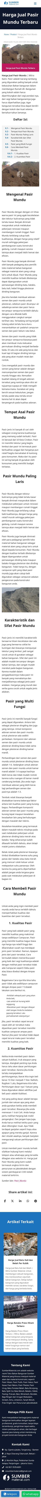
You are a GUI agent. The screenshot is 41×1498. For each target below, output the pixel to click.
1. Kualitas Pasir (21, 153)
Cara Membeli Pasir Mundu (19, 149)
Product (13, 34)
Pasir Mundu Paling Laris (22, 134)
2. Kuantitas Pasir (22, 156)
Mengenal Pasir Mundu (21, 128)
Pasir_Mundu (20, 1180)
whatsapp (32, 1494)
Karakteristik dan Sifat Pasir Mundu (21, 139)
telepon (11, 1494)
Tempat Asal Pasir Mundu (22, 131)
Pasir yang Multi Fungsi (21, 144)
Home (6, 34)
